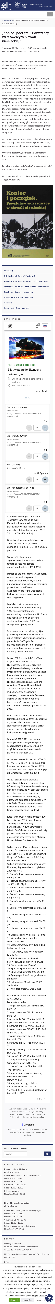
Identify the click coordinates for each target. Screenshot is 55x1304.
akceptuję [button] (14, 1300)
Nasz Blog (8, 270)
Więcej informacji (41, 1295)
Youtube (8, 302)
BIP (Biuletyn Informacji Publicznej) (19, 276)
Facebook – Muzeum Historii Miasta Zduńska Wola (26, 281)
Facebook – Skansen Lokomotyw (18, 292)
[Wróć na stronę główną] (27, 5)
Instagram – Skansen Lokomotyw (18, 297)
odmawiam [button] (27, 1300)
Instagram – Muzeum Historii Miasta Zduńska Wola (26, 286)
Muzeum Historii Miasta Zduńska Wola (21, 14)
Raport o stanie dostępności (16, 308)
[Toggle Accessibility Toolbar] (49, 1298)
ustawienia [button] (41, 1300)
